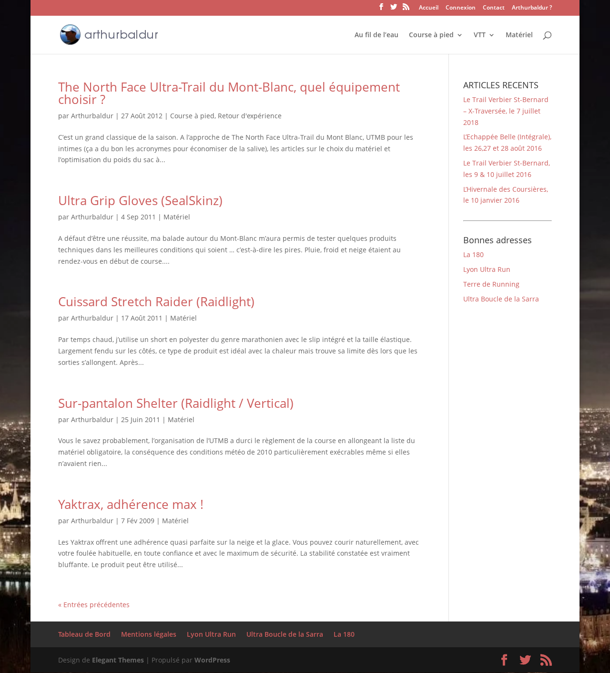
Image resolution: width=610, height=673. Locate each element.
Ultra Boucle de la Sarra (501, 298)
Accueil (428, 8)
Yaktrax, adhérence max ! (130, 504)
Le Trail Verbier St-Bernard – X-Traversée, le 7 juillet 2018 (506, 111)
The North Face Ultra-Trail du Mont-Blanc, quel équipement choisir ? (229, 93)
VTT (480, 35)
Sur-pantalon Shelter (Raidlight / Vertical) (176, 403)
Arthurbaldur (92, 115)
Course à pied (431, 35)
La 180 (473, 254)
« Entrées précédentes (94, 604)
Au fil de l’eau (376, 35)
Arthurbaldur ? (532, 8)
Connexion (461, 8)
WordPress (212, 659)
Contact (494, 8)
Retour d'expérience (250, 115)
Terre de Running (491, 284)
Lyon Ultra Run (486, 269)
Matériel (519, 35)
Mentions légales (148, 634)
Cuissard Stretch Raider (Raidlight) (156, 301)
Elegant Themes (118, 659)
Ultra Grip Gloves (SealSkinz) (140, 200)
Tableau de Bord (84, 634)
